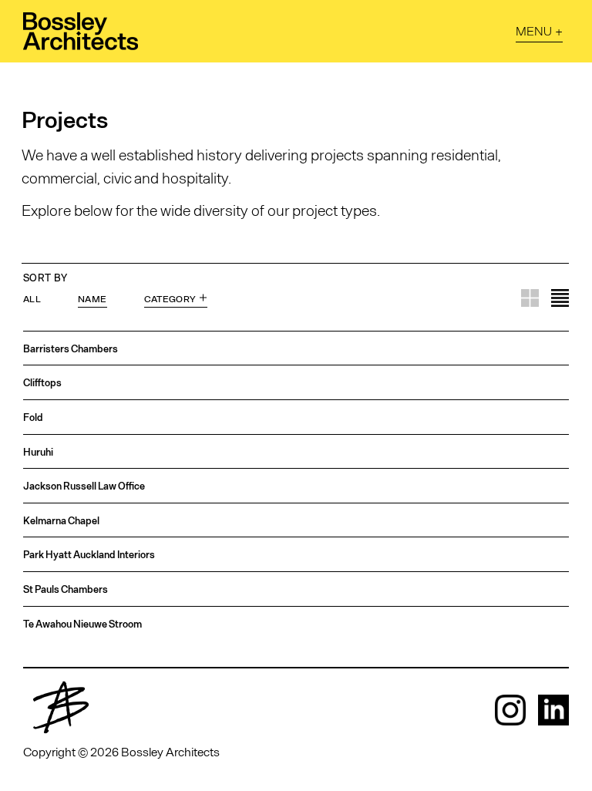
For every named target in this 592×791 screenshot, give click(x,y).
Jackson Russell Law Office (84, 486)
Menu (534, 30)
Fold (33, 417)
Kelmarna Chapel (61, 521)
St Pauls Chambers (65, 589)
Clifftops (42, 383)
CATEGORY (170, 297)
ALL (32, 297)
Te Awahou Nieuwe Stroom (82, 624)
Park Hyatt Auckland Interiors (89, 554)
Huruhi (38, 452)
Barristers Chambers (70, 349)
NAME (92, 297)
